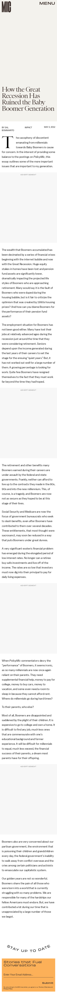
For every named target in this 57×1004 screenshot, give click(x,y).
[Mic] (6, 6)
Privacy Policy (8, 989)
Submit (47, 982)
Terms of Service (44, 987)
